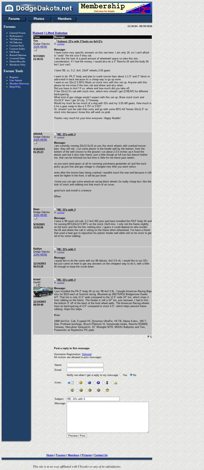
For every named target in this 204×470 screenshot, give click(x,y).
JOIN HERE (40, 46)
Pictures (87, 455)
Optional (86, 354)
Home (50, 455)
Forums (61, 455)
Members (73, 455)
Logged (60, 44)
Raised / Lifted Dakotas (50, 33)
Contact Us (101, 455)
